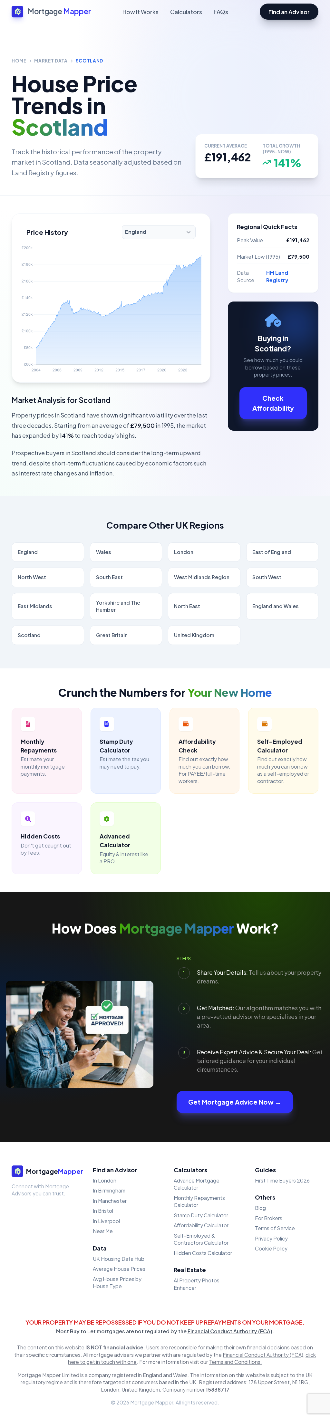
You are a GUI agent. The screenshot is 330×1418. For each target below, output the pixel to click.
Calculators (186, 11)
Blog (260, 1208)
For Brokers (268, 1218)
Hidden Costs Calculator (203, 1253)
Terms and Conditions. (235, 1362)
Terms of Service (275, 1228)
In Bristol (103, 1211)
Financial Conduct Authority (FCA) (230, 1331)
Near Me (103, 1231)
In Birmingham (109, 1190)
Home (19, 60)
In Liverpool (106, 1221)
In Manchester (110, 1201)
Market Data (50, 60)
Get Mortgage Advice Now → (234, 1102)
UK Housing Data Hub (118, 1259)
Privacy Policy (271, 1238)
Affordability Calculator (201, 1225)
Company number (195, 1389)
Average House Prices (119, 1269)
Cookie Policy (271, 1248)
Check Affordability (273, 403)
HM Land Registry (277, 276)
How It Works (140, 11)
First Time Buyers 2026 (282, 1180)
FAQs (221, 11)
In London (104, 1180)
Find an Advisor (289, 11)
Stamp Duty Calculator (201, 1215)
